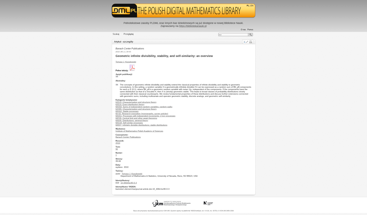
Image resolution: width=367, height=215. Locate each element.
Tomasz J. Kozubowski (126, 62)
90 (122, 52)
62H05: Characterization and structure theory (136, 109)
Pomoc (250, 29)
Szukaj (116, 34)
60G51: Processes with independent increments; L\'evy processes (145, 116)
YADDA (193, 211)
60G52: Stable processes (127, 111)
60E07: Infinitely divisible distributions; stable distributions (141, 125)
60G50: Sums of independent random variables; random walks (144, 107)
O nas (243, 29)
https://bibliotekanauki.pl (193, 26)
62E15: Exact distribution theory (130, 104)
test (220, 35)
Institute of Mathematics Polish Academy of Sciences (139, 131)
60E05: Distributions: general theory (132, 120)
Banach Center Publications (130, 48)
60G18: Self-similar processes (129, 123)
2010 (118, 52)
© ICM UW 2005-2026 (226, 211)
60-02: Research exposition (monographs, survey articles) (142, 113)
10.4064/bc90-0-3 (129, 183)
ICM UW (167, 211)
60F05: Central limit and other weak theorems (136, 118)
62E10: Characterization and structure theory (136, 102)
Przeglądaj (128, 34)
